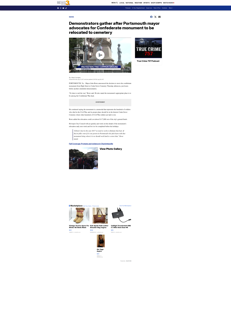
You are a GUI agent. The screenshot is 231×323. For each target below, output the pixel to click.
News (71, 17)
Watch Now (168, 3)
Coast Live (149, 8)
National (129, 3)
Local (121, 3)
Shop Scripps (156, 3)
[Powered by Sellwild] (128, 261)
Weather (138, 3)
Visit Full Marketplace (125, 205)
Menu (114, 3)
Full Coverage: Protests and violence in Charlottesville (91, 144)
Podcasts (128, 8)
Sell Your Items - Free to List (91, 206)
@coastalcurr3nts (66, 8)
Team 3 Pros (157, 8)
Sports (146, 3)
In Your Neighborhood (138, 8)
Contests (164, 8)
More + (171, 8)
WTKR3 (58, 8)
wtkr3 (61, 8)
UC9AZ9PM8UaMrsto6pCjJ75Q (64, 8)
